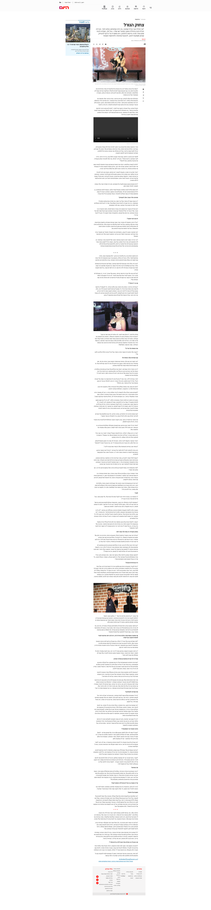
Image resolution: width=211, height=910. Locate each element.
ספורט (140, 872)
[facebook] (102, 44)
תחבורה (118, 883)
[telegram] (99, 44)
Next (89, 37)
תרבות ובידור (129, 872)
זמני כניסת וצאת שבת (107, 874)
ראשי (143, 9)
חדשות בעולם (116, 871)
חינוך (119, 877)
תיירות (123, 874)
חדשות (136, 9)
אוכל (132, 874)
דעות (131, 878)
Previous (67, 37)
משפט (118, 881)
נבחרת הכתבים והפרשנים (106, 884)
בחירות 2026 (109, 878)
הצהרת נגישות (109, 888)
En (60, 2)
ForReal (104, 9)
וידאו (119, 9)
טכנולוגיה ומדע (138, 876)
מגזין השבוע (139, 878)
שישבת (137, 19)
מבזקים (127, 9)
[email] (105, 44)
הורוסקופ (130, 876)
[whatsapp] (94, 44)
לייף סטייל (139, 874)
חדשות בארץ (117, 869)
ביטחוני (118, 875)
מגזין (112, 9)
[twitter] (97, 44)
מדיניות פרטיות (108, 886)
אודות (110, 880)
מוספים (143, 19)
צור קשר (110, 882)
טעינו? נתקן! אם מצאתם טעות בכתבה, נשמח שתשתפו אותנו (116, 861)
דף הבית (110, 872)
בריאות (118, 879)
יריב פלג (143, 39)
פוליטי (118, 873)
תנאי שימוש (109, 890)
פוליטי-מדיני (117, 885)
